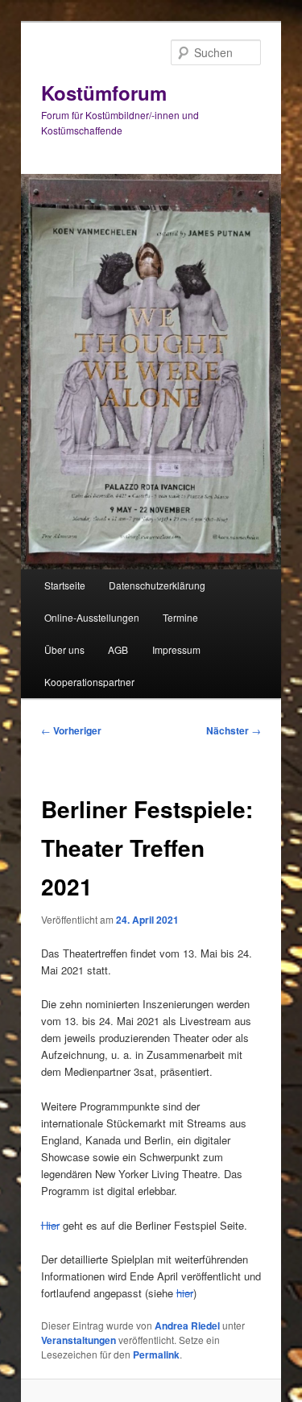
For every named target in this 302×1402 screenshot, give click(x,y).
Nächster (233, 730)
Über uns (64, 649)
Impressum (176, 649)
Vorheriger (71, 730)
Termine (180, 617)
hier (184, 1293)
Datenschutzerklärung (157, 585)
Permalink (156, 1354)
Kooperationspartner (89, 682)
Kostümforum (104, 92)
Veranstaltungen (78, 1340)
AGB (118, 649)
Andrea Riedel (187, 1325)
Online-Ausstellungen (91, 617)
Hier (50, 1225)
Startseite (64, 585)
